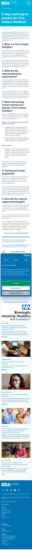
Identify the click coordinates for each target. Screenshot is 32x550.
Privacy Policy (16, 494)
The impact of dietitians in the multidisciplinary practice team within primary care (15, 464)
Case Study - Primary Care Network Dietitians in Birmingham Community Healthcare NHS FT (14, 327)
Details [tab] (16, 259)
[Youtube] (14, 490)
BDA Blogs (4, 337)
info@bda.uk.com (6, 531)
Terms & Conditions (25, 494)
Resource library (7, 8)
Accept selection (15, 288)
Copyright (10, 494)
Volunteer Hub (5, 517)
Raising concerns (6, 512)
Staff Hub (4, 514)
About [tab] (26, 259)
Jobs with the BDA (6, 510)
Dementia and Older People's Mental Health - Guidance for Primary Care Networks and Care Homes (15, 430)
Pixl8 (14, 501)
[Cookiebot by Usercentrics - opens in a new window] (23, 256)
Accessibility (4, 494)
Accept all (16, 283)
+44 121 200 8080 (6, 525)
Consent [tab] (5, 259)
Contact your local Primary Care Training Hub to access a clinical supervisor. (14, 164)
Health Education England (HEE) (10, 32)
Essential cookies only (16, 293)
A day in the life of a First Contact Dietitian (13, 363)
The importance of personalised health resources (15, 395)
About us (4, 507)
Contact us (4, 509)
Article (3, 474)
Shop (3, 515)
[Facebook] (3, 490)
